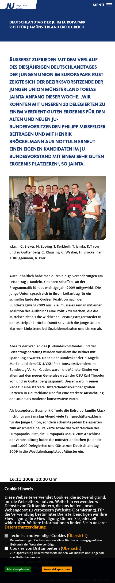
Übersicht (77, 536)
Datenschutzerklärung (25, 527)
